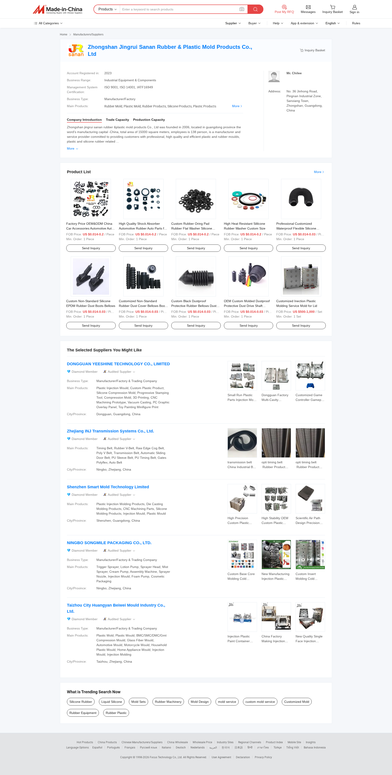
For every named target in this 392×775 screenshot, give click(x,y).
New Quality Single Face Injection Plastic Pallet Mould (309, 641)
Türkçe (278, 747)
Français (130, 747)
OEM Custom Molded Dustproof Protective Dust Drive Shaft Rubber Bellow (247, 305)
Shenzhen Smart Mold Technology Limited (108, 487)
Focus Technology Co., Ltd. (166, 757)
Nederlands (198, 747)
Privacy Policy (263, 757)
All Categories (49, 23)
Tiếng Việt (292, 747)
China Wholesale (177, 742)
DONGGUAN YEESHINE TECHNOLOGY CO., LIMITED (118, 364)
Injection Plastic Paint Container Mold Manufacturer (241, 641)
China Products (107, 742)
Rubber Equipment (82, 713)
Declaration (243, 757)
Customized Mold (296, 701)
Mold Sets (138, 701)
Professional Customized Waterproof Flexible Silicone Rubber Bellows (296, 228)
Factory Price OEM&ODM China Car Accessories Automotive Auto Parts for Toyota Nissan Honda (89, 228)
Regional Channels (249, 742)
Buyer (252, 23)
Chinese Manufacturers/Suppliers (142, 742)
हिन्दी (249, 747)
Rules (356, 23)
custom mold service (260, 701)
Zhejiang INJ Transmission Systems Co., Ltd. (110, 431)
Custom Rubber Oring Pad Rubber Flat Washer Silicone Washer (191, 228)
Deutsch (181, 747)
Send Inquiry (91, 248)
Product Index (274, 742)
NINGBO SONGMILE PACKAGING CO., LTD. (109, 543)
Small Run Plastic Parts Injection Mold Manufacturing (242, 399)
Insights (311, 742)
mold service (227, 701)
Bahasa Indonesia (315, 747)
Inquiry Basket (312, 50)
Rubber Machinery (168, 701)
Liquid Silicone (111, 701)
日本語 (239, 747)
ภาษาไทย (263, 747)
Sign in (354, 12)
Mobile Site (294, 742)
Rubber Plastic (116, 713)
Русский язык (148, 747)
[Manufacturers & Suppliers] (57, 9)
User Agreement (221, 757)
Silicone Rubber (80, 701)
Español (97, 747)
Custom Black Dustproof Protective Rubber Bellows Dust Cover (193, 305)
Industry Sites (225, 742)
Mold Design (200, 701)
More (236, 106)
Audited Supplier (122, 372)
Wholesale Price (202, 742)
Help (276, 23)
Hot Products (85, 742)
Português (113, 747)
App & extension (302, 23)
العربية (213, 747)
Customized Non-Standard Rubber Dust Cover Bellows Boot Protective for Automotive (142, 305)
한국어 (226, 747)
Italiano (166, 747)
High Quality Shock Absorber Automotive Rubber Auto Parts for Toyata (143, 228)
